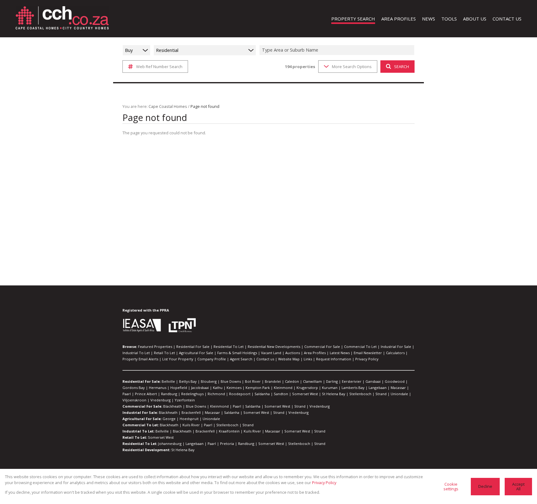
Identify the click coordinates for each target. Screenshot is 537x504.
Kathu (218, 387)
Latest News (340, 352)
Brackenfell (191, 412)
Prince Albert (146, 393)
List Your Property (177, 359)
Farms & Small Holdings (237, 352)
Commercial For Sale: (142, 406)
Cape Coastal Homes (168, 106)
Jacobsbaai (200, 387)
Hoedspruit (189, 418)
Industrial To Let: (138, 431)
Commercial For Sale (322, 346)
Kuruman (329, 387)
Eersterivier (351, 381)
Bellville (168, 381)
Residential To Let (228, 346)
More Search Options (352, 66)
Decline (485, 486)
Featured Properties (155, 346)
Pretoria (227, 443)
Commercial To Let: (140, 425)
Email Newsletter (368, 352)
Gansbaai (373, 381)
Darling (332, 381)
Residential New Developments (274, 346)
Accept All (518, 486)
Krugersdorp (307, 387)
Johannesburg (169, 443)
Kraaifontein (229, 431)
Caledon (292, 381)
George (169, 418)
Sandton (281, 393)
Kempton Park (258, 387)
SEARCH (401, 66)
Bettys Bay (188, 381)
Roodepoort (239, 393)
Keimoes (234, 387)
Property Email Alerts (140, 359)
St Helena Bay (333, 393)
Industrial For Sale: (140, 412)
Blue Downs (231, 381)
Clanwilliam (312, 381)
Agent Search (241, 359)
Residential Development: (146, 449)
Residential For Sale (192, 346)
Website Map (289, 359)
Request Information (333, 359)
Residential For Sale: (141, 381)
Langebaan (378, 387)
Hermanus (157, 387)
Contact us (265, 359)
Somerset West (305, 393)
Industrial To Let (136, 352)
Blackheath (172, 406)
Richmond (216, 393)
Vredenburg (160, 400)
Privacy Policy (367, 359)
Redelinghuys (192, 393)
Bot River (253, 381)
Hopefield (178, 387)
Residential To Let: (139, 443)
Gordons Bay (133, 387)
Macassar (398, 387)
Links (308, 359)
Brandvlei (273, 381)
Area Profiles (315, 352)
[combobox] (337, 50)
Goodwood (395, 381)
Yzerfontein (185, 400)
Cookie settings (450, 486)
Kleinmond (283, 387)
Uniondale (399, 393)
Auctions (292, 352)
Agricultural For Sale (196, 352)
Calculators (395, 352)
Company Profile (211, 359)
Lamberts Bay (353, 387)
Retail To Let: (134, 437)
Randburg (169, 393)
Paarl (126, 393)
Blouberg (209, 381)
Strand (381, 393)
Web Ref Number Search (159, 66)
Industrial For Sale (396, 346)
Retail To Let (164, 352)
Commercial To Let (360, 346)
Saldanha (262, 393)
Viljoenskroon (134, 400)
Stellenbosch (360, 393)
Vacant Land (271, 352)
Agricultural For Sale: (142, 418)
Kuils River (191, 425)
